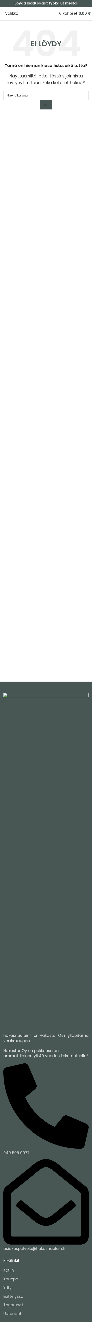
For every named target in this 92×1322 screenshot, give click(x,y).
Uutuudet (12, 1313)
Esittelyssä (13, 1296)
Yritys (8, 1287)
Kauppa (10, 1279)
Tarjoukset (13, 1305)
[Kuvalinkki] (46, 860)
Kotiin (8, 1270)
